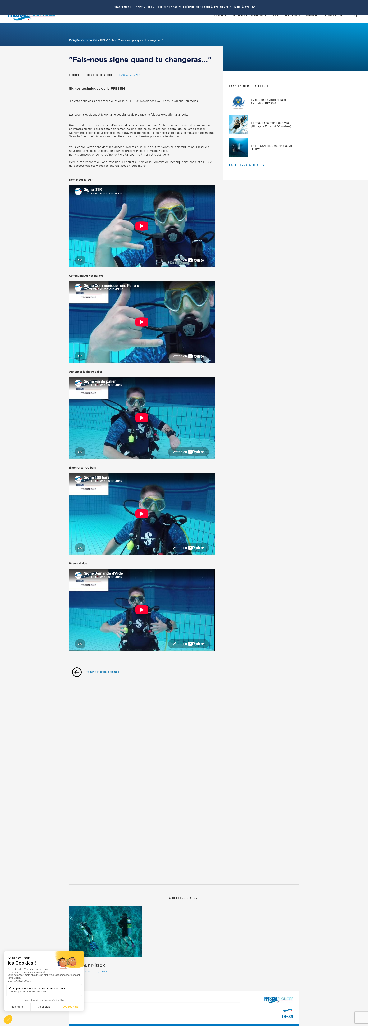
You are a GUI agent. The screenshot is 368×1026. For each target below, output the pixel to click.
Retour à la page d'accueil (102, 672)
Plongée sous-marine (83, 40)
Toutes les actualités (244, 164)
